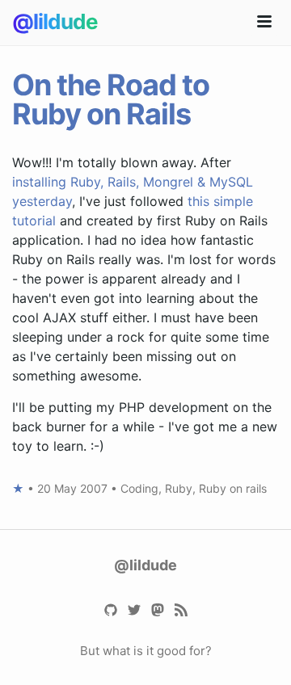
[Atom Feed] (181, 608)
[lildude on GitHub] (110, 608)
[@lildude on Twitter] (134, 608)
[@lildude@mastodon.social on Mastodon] (157, 608)
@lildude (55, 21)
